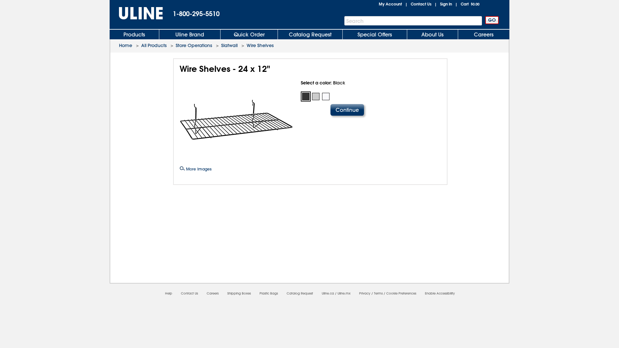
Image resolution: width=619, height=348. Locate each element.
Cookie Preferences (401, 293)
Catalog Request (310, 34)
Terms (378, 293)
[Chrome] (316, 97)
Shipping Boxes (239, 293)
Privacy (364, 293)
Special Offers (375, 34)
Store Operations (194, 45)
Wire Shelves (260, 45)
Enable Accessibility (440, 293)
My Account (390, 3)
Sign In (446, 3)
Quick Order (249, 34)
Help (168, 293)
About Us (432, 34)
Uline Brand (189, 34)
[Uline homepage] (136, 13)
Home (125, 45)
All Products (154, 45)
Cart (470, 3)
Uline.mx (344, 293)
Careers (484, 34)
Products (134, 34)
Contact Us (421, 3)
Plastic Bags (269, 293)
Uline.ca (328, 293)
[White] (326, 97)
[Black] (306, 97)
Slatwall (229, 45)
